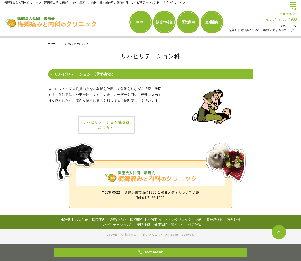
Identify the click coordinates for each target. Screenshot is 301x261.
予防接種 (143, 224)
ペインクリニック (178, 219)
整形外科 (233, 219)
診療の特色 (164, 22)
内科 (199, 219)
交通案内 (211, 22)
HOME (141, 22)
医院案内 (188, 22)
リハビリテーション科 (116, 224)
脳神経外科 (214, 219)
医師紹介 (136, 219)
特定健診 (194, 224)
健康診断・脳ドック (169, 224)
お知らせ (81, 219)
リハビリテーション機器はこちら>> (106, 124)
